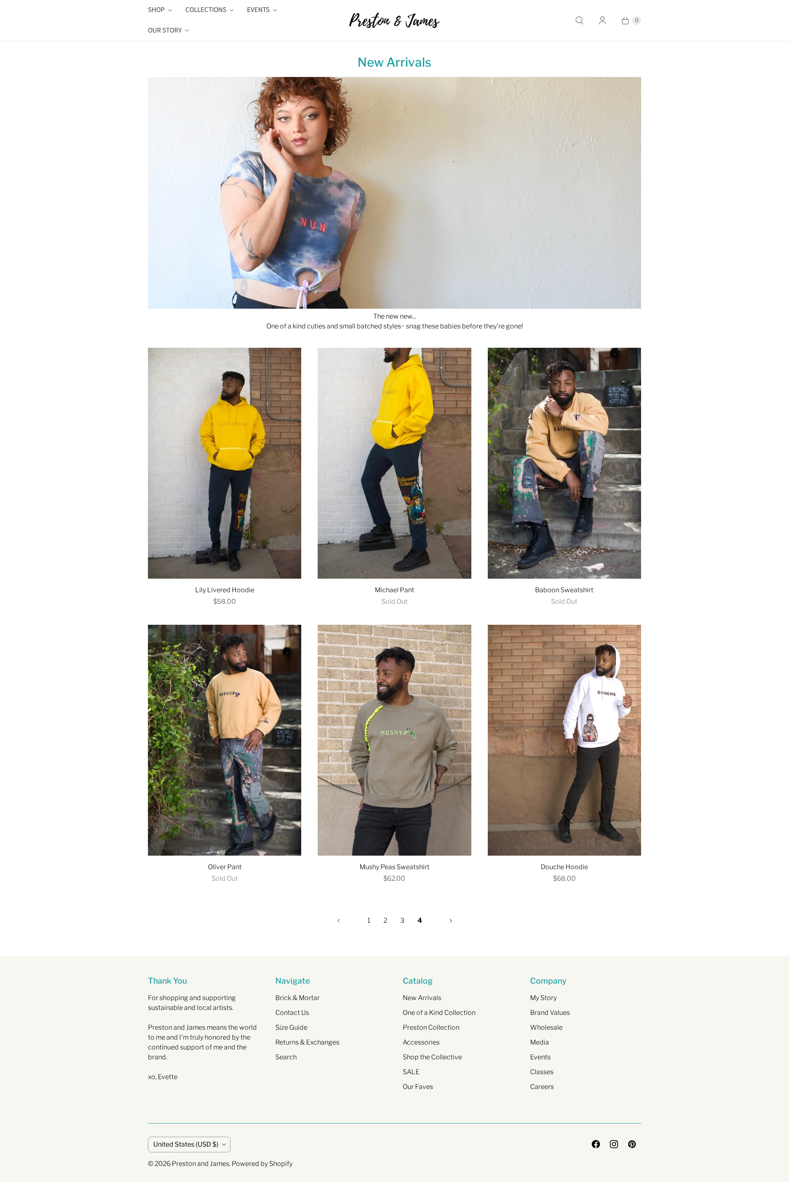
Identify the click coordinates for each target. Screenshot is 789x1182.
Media (539, 1042)
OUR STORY (165, 30)
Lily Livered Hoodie (224, 590)
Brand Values (550, 1013)
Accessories (421, 1042)
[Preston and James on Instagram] (614, 1144)
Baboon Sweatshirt (564, 590)
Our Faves (418, 1087)
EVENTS (258, 10)
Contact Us (292, 1013)
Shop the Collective (432, 1057)
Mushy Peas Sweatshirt (394, 867)
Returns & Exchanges (307, 1042)
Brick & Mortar (297, 998)
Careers (542, 1087)
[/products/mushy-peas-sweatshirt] (394, 740)
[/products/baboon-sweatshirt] (564, 463)
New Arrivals (422, 998)
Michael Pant (394, 590)
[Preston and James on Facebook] (596, 1144)
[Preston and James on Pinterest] (632, 1144)
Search (286, 1057)
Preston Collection (431, 1027)
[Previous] (339, 921)
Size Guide (291, 1027)
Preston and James (200, 1164)
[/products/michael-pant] (394, 463)
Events (540, 1057)
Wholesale (546, 1027)
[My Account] (602, 20)
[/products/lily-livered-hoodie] (224, 463)
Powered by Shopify (262, 1164)
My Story (543, 998)
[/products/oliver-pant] (224, 740)
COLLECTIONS (205, 10)
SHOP (156, 10)
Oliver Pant (225, 867)
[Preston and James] (394, 20)
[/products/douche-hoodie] (564, 740)
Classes (542, 1072)
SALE (411, 1072)
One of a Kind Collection (439, 1013)
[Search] (579, 20)
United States (186, 1144)
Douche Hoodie (564, 867)
